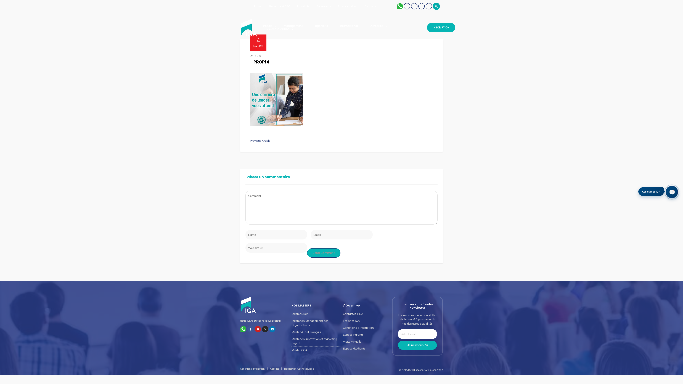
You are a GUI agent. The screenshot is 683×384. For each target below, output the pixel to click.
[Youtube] (414, 6)
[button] (436, 6)
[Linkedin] (429, 6)
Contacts (370, 6)
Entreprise (376, 26)
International (349, 26)
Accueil (258, 6)
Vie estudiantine (278, 29)
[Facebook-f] (250, 329)
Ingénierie (321, 26)
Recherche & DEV (279, 6)
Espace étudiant (348, 6)
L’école (267, 26)
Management (293, 26)
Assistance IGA (651, 191)
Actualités (303, 6)
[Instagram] (421, 6)
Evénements (323, 6)
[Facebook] (407, 6)
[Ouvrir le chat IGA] (672, 192)
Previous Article (260, 140)
